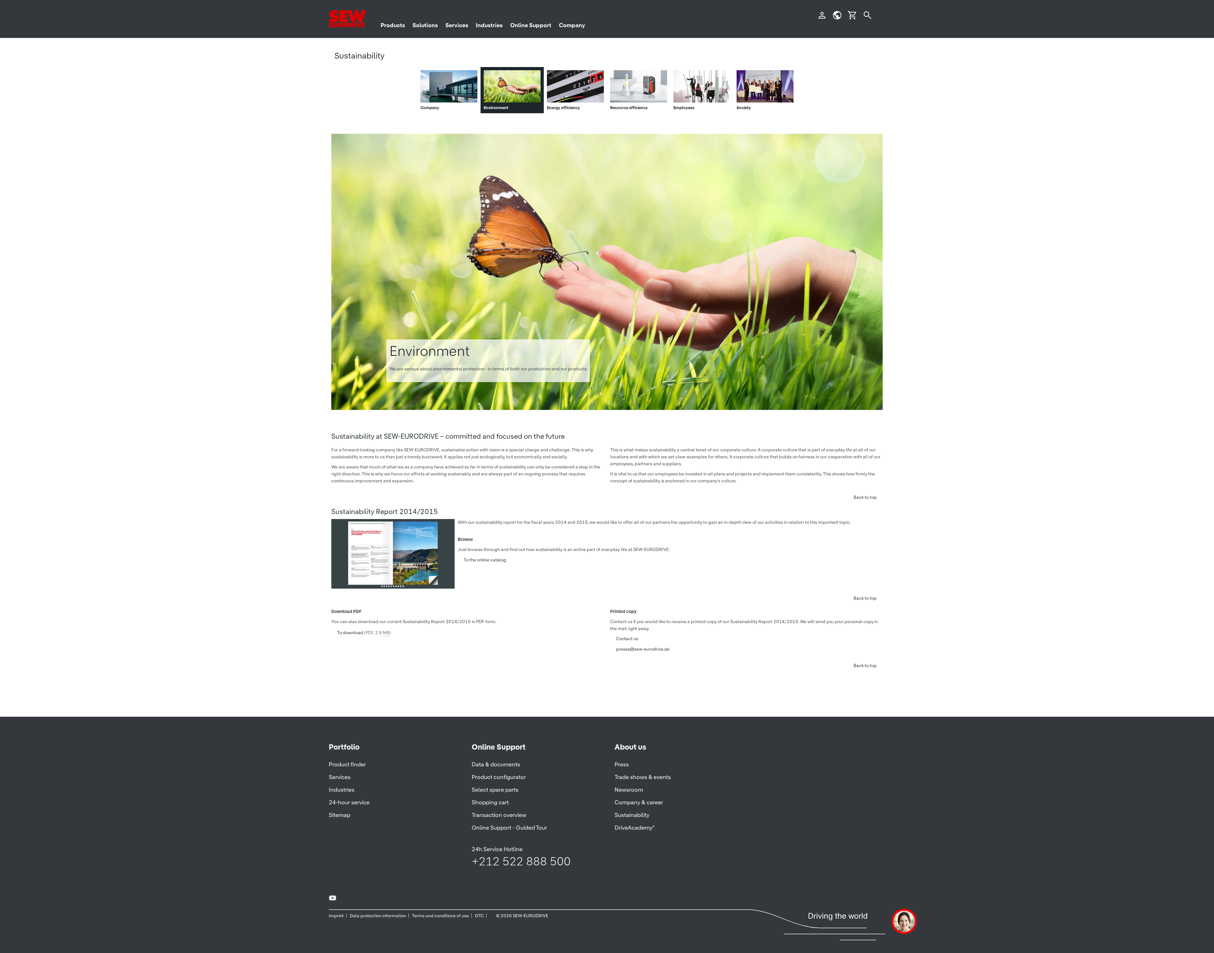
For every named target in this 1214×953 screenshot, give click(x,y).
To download (364, 632)
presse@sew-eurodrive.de (643, 649)
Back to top (865, 497)
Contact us (627, 638)
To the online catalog (485, 560)
